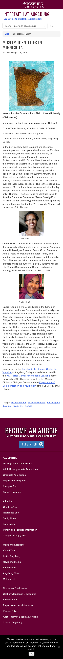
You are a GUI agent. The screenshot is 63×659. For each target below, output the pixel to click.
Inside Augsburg (11, 556)
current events (18, 402)
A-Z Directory (10, 457)
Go (51, 26)
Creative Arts (10, 507)
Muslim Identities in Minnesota (22, 45)
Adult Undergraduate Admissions (20, 469)
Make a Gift (9, 579)
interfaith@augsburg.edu (29, 19)
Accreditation (10, 599)
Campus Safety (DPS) (14, 535)
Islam (16, 406)
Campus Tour (10, 486)
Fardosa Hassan (36, 402)
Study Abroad (10, 518)
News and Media (12, 561)
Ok (31, 654)
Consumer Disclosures (15, 588)
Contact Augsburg (12, 622)
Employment (9, 567)
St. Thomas (26, 406)
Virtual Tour (9, 550)
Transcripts (9, 524)
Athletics (7, 501)
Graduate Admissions (14, 475)
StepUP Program (12, 492)
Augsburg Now (11, 573)
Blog (7, 34)
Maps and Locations (14, 544)
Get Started (29, 444)
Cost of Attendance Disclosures (19, 594)
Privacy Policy (10, 611)
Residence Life (11, 512)
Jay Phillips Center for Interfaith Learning (28, 375)
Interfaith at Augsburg (26, 14)
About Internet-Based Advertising (20, 616)
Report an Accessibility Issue (18, 605)
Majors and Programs (14, 480)
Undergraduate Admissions (17, 463)
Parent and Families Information (20, 529)
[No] (58, 647)
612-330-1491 (10, 19)
